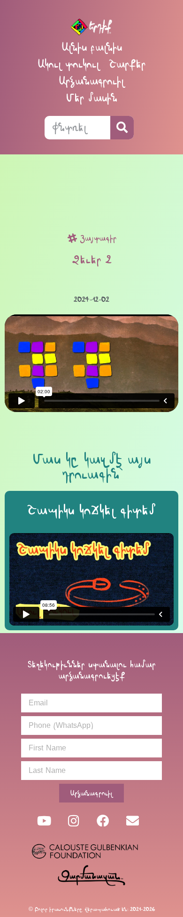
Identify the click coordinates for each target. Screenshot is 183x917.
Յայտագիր (98, 238)
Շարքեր (127, 64)
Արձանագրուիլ (91, 81)
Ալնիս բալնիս (91, 47)
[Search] (122, 127)
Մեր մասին (91, 98)
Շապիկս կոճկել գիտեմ (91, 510)
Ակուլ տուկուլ (68, 64)
